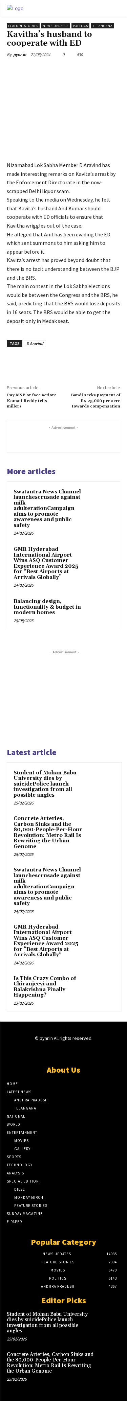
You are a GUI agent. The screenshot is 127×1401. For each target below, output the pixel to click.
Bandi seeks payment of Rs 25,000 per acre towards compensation (95, 401)
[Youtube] (87, 1051)
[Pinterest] (81, 70)
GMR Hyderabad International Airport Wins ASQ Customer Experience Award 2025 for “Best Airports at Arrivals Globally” (46, 563)
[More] (113, 70)
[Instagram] (51, 1051)
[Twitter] (66, 70)
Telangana (102, 26)
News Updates (55, 26)
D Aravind (34, 343)
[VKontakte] (75, 1051)
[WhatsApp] (35, 70)
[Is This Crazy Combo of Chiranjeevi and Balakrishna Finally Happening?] (102, 988)
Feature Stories (23, 26)
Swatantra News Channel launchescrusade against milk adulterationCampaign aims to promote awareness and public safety (47, 509)
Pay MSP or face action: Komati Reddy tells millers (31, 401)
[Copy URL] (97, 70)
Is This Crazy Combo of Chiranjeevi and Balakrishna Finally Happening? (45, 987)
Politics (80, 26)
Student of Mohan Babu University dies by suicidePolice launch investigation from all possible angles (45, 784)
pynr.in (19, 54)
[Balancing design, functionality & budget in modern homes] (100, 611)
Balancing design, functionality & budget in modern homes (47, 607)
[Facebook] (50, 70)
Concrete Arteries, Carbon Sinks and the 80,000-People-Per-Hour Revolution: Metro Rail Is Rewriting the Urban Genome (48, 832)
